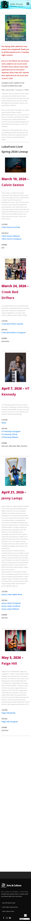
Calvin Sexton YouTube (11, 227)
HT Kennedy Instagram (11, 431)
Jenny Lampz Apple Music (12, 594)
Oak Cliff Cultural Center (8, 903)
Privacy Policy (24, 891)
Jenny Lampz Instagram (11, 603)
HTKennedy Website (10, 437)
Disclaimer (15, 891)
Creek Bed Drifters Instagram (14, 332)
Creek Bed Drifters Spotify (12, 324)
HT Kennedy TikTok (9, 434)
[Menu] (28, 4)
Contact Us (8, 891)
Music (4, 423)
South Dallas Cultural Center (10, 907)
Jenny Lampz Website (10, 609)
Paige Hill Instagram (10, 722)
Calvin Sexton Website (11, 236)
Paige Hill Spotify (8, 713)
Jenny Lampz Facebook (11, 606)
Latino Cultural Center (8, 911)
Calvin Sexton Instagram (11, 239)
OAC (2, 891)
